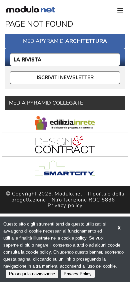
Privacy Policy (78, 273)
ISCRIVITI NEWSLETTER (65, 77)
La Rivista (27, 59)
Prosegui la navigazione (32, 273)
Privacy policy (65, 205)
